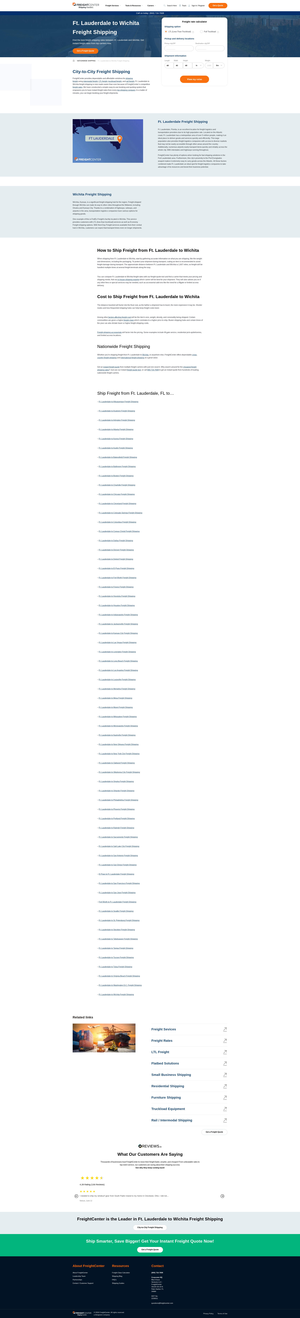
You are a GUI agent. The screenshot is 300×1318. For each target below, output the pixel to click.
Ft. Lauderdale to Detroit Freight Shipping (116, 559)
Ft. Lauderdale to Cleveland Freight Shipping (117, 504)
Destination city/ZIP (202, 43)
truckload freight (115, 81)
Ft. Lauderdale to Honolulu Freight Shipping (117, 596)
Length (167, 60)
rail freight (130, 81)
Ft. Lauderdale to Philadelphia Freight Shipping (118, 800)
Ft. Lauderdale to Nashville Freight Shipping (117, 735)
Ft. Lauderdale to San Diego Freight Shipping (118, 865)
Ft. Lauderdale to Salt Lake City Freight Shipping (119, 846)
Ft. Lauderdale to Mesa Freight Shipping (115, 698)
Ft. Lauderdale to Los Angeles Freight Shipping (118, 670)
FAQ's (114, 1279)
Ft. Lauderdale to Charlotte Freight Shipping (117, 485)
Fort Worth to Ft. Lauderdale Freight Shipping (117, 902)
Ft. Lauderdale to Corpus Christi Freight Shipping (119, 531)
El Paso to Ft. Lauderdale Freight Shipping (116, 874)
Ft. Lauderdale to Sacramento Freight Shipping (118, 837)
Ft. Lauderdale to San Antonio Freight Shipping (118, 856)
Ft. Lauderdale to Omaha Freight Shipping (116, 781)
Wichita (145, 355)
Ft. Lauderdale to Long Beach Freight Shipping (118, 661)
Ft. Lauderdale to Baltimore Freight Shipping (117, 467)
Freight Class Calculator (121, 1272)
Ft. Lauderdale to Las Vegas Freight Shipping (117, 643)
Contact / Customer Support (83, 1283)
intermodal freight (90, 81)
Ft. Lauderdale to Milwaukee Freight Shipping (118, 717)
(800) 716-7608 (157, 1272)
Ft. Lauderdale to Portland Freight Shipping (117, 819)
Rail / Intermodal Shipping (171, 1120)
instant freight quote (111, 367)
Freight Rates (161, 1040)
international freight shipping (132, 358)
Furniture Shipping (166, 1097)
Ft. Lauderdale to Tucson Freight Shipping (116, 957)
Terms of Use (222, 1313)
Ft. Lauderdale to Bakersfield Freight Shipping (118, 457)
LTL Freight (160, 1052)
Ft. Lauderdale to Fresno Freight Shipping (116, 587)
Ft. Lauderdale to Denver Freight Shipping (116, 550)
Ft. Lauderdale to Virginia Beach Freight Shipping (119, 976)
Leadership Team (79, 1276)
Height (185, 60)
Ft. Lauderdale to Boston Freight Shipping (116, 476)
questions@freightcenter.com (162, 1303)
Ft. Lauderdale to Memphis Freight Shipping (117, 689)
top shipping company (126, 90)
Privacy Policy (208, 1313)
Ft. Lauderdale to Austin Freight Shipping (116, 448)
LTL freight (103, 81)
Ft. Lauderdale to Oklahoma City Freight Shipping (119, 772)
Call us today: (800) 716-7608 (150, 13)
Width (176, 60)
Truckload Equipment (168, 1109)
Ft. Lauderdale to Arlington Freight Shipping (117, 420)
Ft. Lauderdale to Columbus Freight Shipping (117, 522)
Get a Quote (218, 5)
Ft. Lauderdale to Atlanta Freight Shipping (116, 429)
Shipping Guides (118, 1283)
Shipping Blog (117, 1276)
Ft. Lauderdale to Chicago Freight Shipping (117, 494)
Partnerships (77, 1279)
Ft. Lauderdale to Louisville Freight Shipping (117, 680)
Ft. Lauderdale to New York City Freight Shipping (119, 754)
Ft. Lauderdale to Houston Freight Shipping (117, 605)
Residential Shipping (167, 1086)
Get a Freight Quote (85, 51)
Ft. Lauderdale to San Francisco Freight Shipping (119, 883)
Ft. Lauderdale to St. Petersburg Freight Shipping (119, 920)
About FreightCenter (80, 1272)
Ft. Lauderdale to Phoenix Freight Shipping (117, 809)
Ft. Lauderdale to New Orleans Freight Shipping (119, 744)
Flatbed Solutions (165, 1063)
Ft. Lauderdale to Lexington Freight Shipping (117, 652)
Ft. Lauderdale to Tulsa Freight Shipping (115, 967)
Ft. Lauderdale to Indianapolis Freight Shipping (118, 615)
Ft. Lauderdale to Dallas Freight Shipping (116, 541)
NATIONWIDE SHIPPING (86, 61)
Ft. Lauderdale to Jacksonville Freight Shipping (118, 624)
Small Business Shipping (171, 1075)
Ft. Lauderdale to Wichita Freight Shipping (116, 995)
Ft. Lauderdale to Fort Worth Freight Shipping (117, 578)
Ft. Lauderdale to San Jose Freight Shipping (117, 893)
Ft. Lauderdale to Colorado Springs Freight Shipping (120, 513)
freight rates (77, 87)
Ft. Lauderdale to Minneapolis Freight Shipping (118, 726)
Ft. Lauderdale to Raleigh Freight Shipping (116, 828)
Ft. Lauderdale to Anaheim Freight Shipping (117, 411)
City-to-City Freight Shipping (150, 1227)
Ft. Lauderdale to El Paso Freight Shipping (116, 568)
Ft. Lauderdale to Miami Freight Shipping (116, 707)
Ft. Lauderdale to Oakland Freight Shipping (117, 763)
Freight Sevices (163, 1029)
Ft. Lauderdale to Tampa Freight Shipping (116, 948)
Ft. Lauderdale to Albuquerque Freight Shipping (118, 402)
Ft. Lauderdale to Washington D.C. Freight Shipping (120, 985)
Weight (207, 60)
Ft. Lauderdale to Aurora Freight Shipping (116, 439)
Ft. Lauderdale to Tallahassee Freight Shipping (118, 939)
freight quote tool (134, 370)
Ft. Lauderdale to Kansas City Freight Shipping (118, 633)
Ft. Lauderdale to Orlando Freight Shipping (116, 791)
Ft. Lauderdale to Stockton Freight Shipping (117, 930)
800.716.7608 (153, 370)
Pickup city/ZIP (170, 43)
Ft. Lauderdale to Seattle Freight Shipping (116, 911)
